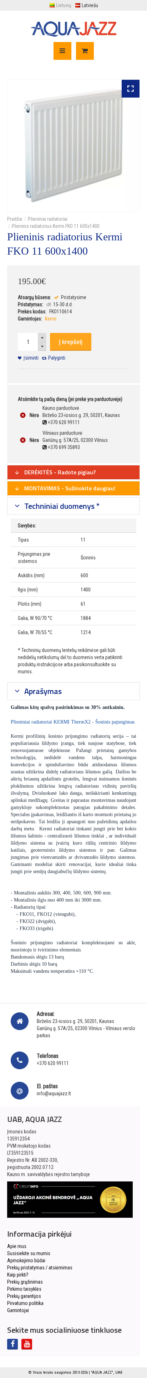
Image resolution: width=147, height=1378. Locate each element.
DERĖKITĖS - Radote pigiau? (59, 472)
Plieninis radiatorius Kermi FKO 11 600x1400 (56, 226)
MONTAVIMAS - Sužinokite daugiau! (69, 488)
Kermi (50, 319)
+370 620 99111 (53, 1063)
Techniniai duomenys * (61, 506)
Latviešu (90, 5)
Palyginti (56, 358)
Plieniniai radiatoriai (47, 219)
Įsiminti (31, 358)
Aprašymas (42, 691)
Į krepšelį (70, 341)
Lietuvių (63, 5)
